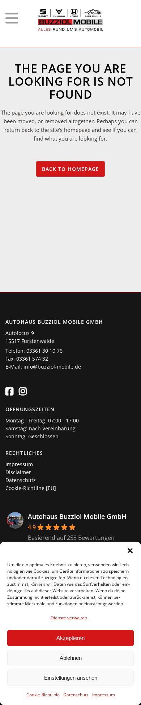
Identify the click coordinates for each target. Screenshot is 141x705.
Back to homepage (70, 168)
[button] (130, 550)
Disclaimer (18, 472)
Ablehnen (71, 658)
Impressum (103, 695)
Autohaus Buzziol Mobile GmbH (77, 516)
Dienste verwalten (69, 618)
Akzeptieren (70, 638)
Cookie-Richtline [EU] (30, 488)
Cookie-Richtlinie (43, 695)
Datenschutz (76, 695)
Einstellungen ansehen (70, 678)
